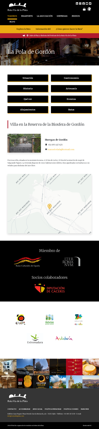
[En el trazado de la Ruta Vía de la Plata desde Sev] (58, 383)
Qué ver (28, 99)
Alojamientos (27, 109)
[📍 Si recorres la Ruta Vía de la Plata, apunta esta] (90, 367)
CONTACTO (11, 409)
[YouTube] (87, 3)
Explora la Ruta (23, 29)
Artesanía (71, 88)
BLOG (12, 22)
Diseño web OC (87, 425)
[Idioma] (89, 9)
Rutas (71, 109)
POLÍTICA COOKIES (71, 409)
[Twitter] (90, 3)
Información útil (43, 29)
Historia (27, 88)
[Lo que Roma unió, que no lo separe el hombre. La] (58, 367)
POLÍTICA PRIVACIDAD (53, 409)
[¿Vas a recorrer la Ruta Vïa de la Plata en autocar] (25, 367)
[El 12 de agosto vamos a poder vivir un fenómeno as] (25, 383)
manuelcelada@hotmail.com (61, 149)
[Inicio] (17, 6)
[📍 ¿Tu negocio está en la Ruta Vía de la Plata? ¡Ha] (8, 383)
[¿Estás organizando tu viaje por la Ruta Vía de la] (8, 367)
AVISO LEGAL (37, 409)
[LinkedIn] (77, 3)
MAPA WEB (85, 409)
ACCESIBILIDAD (24, 409)
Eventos (71, 99)
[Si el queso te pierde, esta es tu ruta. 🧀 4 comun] (74, 367)
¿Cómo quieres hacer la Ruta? (69, 29)
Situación (28, 78)
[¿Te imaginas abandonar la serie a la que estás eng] (90, 383)
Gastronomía (71, 78)
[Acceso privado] (84, 9)
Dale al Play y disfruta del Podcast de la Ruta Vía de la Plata (52, 36)
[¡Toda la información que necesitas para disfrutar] (41, 383)
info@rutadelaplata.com (15, 416)
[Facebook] (83, 3)
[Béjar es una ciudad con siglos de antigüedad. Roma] (41, 367)
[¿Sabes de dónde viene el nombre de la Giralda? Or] (74, 383)
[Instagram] (80, 3)
